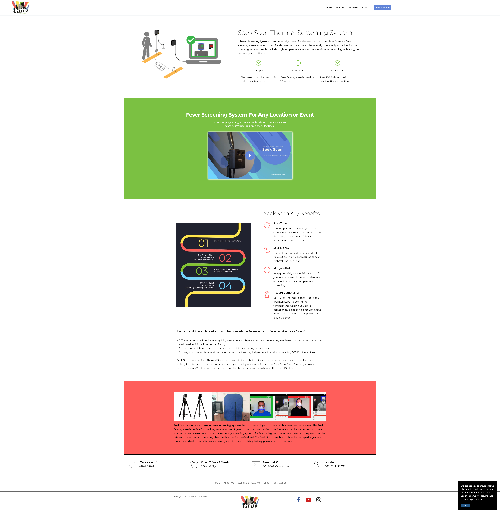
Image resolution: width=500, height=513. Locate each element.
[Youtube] (309, 500)
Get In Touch (383, 8)
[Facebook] (298, 500)
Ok (465, 505)
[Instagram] (319, 500)
